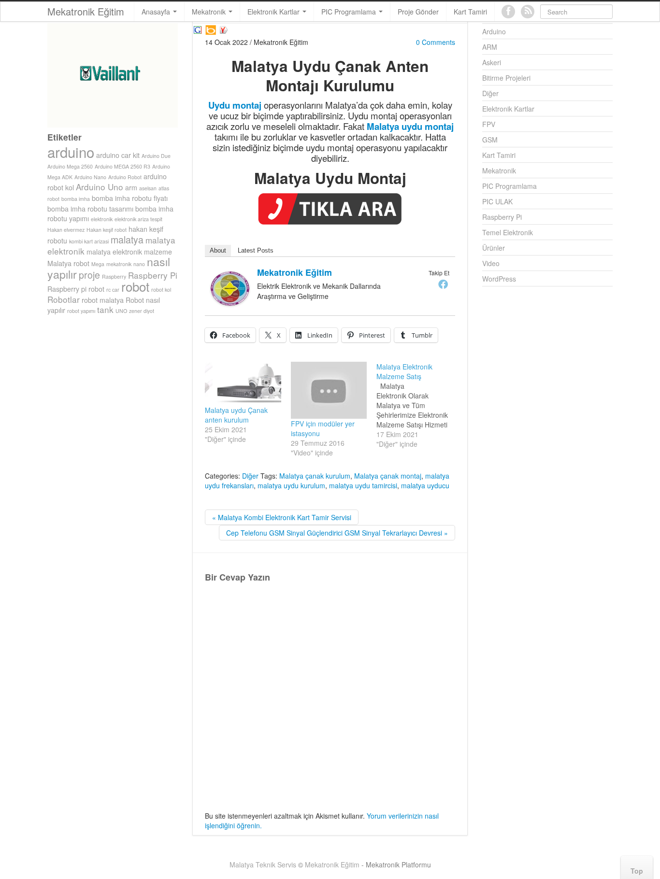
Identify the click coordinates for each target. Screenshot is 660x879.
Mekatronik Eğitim (85, 11)
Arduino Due (156, 155)
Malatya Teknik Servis (263, 864)
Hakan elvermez (66, 229)
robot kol (161, 289)
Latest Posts (255, 250)
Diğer (250, 476)
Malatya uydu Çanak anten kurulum (236, 415)
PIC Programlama (349, 11)
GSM (490, 139)
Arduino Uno (99, 187)
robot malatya (103, 300)
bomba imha (75, 198)
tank (105, 309)
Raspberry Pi (152, 275)
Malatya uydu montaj (410, 126)
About (218, 250)
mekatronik (118, 264)
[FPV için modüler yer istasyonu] (329, 390)
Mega (97, 264)
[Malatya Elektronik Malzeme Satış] (419, 405)
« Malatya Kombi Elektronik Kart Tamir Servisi (281, 517)
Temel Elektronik (507, 232)
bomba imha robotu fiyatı (130, 198)
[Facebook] (443, 284)
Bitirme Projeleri (506, 78)
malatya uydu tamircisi (363, 485)
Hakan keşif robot (106, 229)
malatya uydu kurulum (291, 485)
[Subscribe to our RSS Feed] (527, 11)
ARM (489, 47)
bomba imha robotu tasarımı (90, 208)
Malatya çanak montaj (387, 476)
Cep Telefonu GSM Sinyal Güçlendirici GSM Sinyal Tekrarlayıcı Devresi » (337, 533)
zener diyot (141, 310)
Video (491, 263)
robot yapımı (81, 310)
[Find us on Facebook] (508, 11)
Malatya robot (68, 263)
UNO (121, 310)
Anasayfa (157, 11)
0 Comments (435, 42)
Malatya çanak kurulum (314, 476)
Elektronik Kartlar (274, 11)
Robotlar (63, 299)
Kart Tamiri (470, 11)
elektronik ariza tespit (138, 219)
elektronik (102, 219)
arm (131, 187)
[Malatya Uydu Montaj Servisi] (197, 28)
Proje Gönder (418, 11)
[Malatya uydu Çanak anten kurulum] (243, 383)
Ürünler (493, 248)
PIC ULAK (497, 201)
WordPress (499, 279)
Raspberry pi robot (75, 289)
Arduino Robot (125, 177)
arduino (70, 152)
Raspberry (114, 276)
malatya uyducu (425, 485)
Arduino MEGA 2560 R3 (122, 166)
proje (89, 275)
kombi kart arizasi (89, 241)
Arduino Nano (90, 177)
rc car (112, 289)
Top (637, 871)
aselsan (148, 188)
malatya (127, 239)
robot (135, 286)
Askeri (491, 62)
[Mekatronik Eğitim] (230, 287)
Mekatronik (210, 11)
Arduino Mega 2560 (70, 166)
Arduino (494, 31)
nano (139, 264)
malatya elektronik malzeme (129, 251)
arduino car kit (118, 155)
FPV (488, 124)
